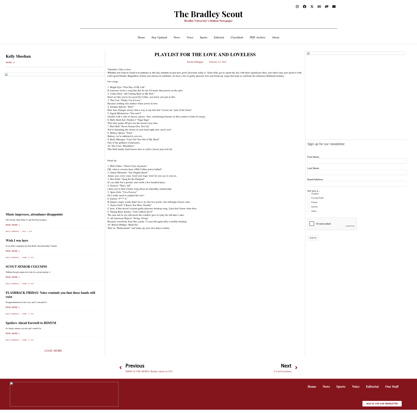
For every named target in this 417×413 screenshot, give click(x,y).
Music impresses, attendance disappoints (34, 214)
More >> (10, 62)
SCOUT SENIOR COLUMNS (26, 266)
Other (313, 211)
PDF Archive (257, 37)
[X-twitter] (312, 6)
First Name (313, 157)
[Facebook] (304, 6)
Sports (203, 37)
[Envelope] (334, 6)
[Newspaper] (319, 6)
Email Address (315, 179)
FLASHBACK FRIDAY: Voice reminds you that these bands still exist (50, 294)
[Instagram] (297, 6)
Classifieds (237, 37)
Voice (190, 37)
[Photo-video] (326, 6)
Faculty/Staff (317, 198)
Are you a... (313, 191)
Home (141, 37)
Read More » (13, 225)
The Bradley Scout (208, 13)
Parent (314, 202)
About (275, 37)
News (177, 37)
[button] (53, 350)
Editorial (219, 37)
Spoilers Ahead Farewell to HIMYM (31, 322)
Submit (312, 237)
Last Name (313, 168)
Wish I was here (17, 240)
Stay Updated (159, 37)
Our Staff (391, 386)
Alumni (314, 207)
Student (315, 193)
